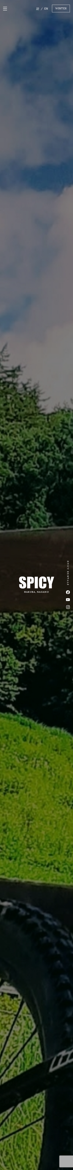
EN (46, 8)
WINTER (61, 8)
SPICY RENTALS (68, 573)
